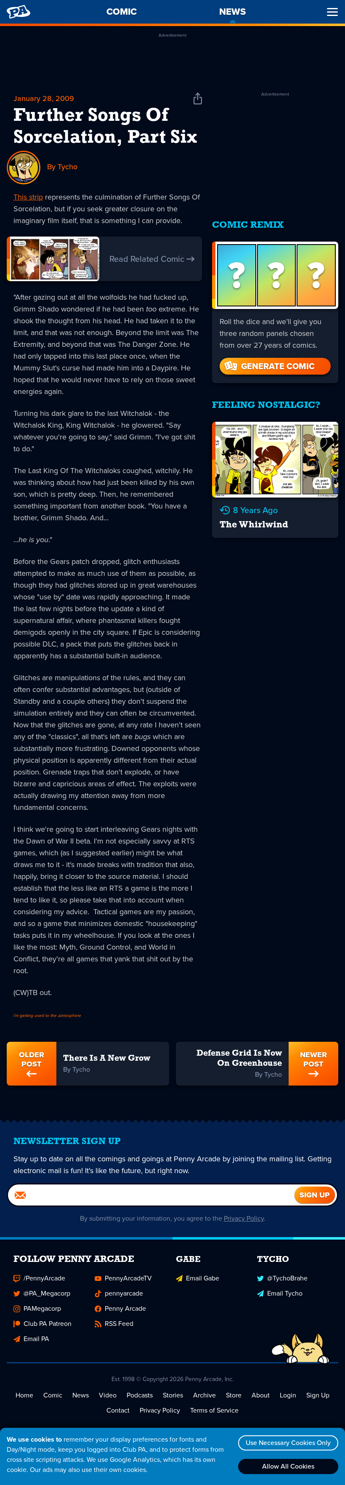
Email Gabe (202, 1278)
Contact (118, 1410)
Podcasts (140, 1395)
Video (108, 1395)
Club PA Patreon (48, 1323)
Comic (52, 1395)
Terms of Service (214, 1410)
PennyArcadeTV (128, 1278)
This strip (28, 197)
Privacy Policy (244, 1218)
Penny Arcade (125, 1308)
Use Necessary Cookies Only (288, 1443)
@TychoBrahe (287, 1278)
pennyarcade (124, 1293)
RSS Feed (119, 1323)
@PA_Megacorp (47, 1293)
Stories (173, 1395)
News (80, 1395)
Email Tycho (285, 1293)
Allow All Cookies (288, 1466)
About (261, 1395)
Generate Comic (278, 366)
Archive (204, 1395)
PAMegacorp (42, 1308)
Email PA (36, 1339)
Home (24, 1395)
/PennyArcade (44, 1278)
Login (288, 1395)
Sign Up (317, 1395)
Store (234, 1395)
